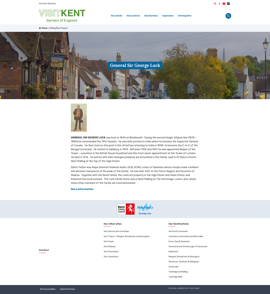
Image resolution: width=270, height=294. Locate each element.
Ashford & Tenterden (178, 231)
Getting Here (184, 16)
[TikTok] (228, 3)
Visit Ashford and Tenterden (116, 231)
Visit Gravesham (111, 251)
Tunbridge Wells (176, 277)
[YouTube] (224, 3)
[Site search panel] (228, 16)
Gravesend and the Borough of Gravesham (188, 246)
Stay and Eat (133, 16)
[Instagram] (215, 3)
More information (82, 189)
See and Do (116, 16)
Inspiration (168, 16)
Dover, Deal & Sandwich (179, 241)
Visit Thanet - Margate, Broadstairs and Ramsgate (126, 236)
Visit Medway (110, 246)
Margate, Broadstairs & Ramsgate (184, 256)
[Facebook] (219, 3)
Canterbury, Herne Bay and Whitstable (186, 236)
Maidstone (173, 251)
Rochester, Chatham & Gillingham (184, 261)
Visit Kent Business (47, 3)
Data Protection (67, 289)
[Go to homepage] (62, 16)
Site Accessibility (48, 289)
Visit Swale (109, 241)
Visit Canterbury (111, 256)
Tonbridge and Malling (178, 272)
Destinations (151, 16)
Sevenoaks (174, 267)
